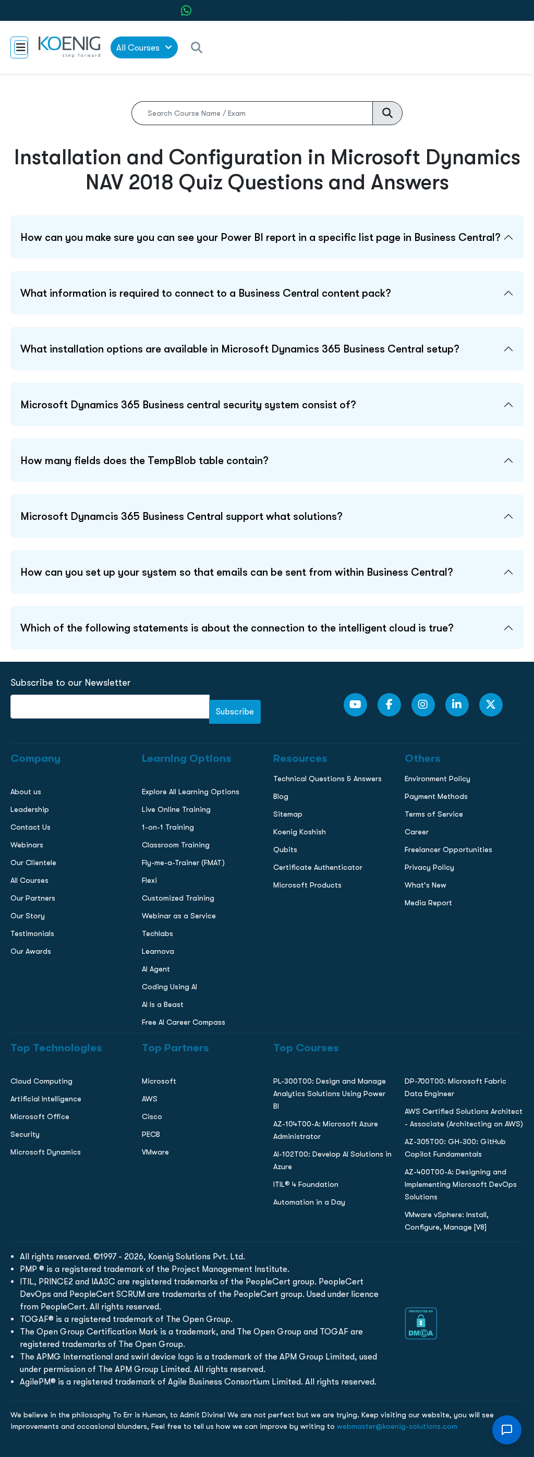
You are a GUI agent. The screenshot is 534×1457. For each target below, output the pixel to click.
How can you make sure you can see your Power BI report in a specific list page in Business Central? (260, 237)
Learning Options (38, 742)
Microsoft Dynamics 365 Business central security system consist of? (188, 404)
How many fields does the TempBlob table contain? (144, 460)
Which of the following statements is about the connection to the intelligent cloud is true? (237, 628)
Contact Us (28, 764)
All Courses (139, 48)
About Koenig (31, 699)
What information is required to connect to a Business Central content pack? (205, 293)
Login (267, 901)
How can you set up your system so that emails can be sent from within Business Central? (236, 572)
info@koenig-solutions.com (273, 861)
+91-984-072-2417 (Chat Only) (274, 10)
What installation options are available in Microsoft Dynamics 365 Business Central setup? (239, 349)
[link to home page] (69, 47)
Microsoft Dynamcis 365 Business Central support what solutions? (181, 516)
